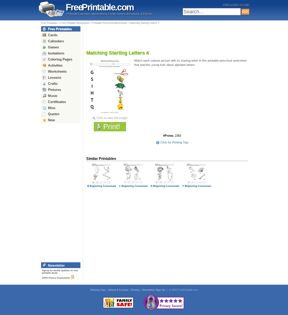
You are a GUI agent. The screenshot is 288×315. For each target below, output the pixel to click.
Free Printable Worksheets (75, 23)
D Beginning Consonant (165, 186)
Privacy (135, 289)
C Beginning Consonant (133, 186)
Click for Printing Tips (174, 142)
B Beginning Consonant (101, 186)
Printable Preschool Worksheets (109, 23)
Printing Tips (98, 289)
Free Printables (49, 23)
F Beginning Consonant (196, 186)
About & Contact (118, 289)
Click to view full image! (112, 118)
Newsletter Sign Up (154, 289)
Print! (111, 127)
